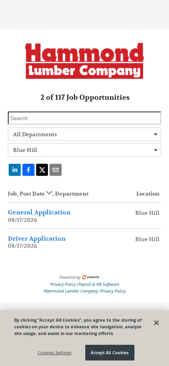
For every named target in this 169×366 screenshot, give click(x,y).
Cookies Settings (55, 352)
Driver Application (37, 239)
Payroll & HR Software (98, 284)
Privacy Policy (63, 284)
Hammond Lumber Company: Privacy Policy (85, 291)
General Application (39, 212)
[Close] (156, 322)
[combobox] (84, 134)
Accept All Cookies (110, 352)
